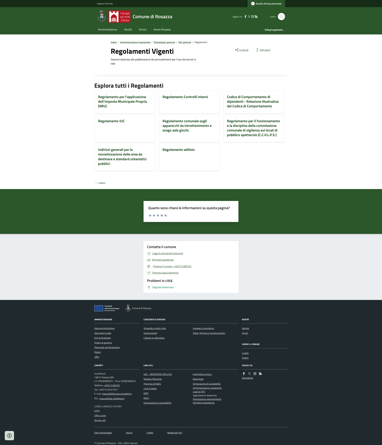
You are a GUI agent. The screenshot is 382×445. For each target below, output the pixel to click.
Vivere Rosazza (162, 29)
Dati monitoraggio (103, 432)
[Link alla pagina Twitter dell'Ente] (249, 374)
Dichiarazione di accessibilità (157, 403)
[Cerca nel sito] (280, 16)
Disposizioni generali (164, 42)
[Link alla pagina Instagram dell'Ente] (255, 374)
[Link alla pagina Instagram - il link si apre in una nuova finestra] (252, 16)
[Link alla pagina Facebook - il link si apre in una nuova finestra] (245, 16)
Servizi (142, 29)
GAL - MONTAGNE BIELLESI (158, 374)
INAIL (146, 398)
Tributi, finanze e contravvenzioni (209, 333)
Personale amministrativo (107, 347)
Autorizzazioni (150, 333)
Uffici (96, 357)
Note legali (198, 379)
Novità (128, 29)
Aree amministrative (104, 328)
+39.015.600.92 (112, 385)
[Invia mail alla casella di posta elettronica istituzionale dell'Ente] (117, 393)
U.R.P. (97, 411)
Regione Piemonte (105, 3)
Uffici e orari (100, 415)
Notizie (245, 328)
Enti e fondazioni (102, 338)
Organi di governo (103, 342)
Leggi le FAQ (199, 391)
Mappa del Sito (174, 432)
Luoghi (245, 353)
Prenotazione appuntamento (207, 399)
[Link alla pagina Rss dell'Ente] (260, 374)
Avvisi (245, 333)
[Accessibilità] (9, 435)
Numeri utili (100, 420)
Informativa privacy (202, 374)
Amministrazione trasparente (135, 42)
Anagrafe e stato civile (155, 328)
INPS (146, 393)
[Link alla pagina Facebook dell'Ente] (244, 374)
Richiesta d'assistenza (204, 402)
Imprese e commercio (203, 328)
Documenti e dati (102, 333)
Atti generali (184, 42)
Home (114, 42)
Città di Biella (150, 388)
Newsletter (247, 378)
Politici (97, 352)
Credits (149, 432)
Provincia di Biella (152, 384)
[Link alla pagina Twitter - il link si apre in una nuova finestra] (249, 16)
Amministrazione (107, 29)
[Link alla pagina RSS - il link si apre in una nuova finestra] (256, 16)
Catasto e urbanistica (154, 338)
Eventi (245, 358)
